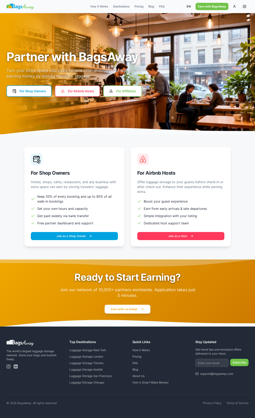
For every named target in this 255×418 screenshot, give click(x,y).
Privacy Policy (212, 403)
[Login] (234, 6)
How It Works (99, 6)
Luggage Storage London (86, 356)
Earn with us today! (124, 309)
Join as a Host (177, 236)
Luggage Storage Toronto (86, 363)
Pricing (139, 6)
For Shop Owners (33, 91)
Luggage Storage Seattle (86, 369)
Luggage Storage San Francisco (90, 376)
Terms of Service (237, 403)
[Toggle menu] (244, 6)
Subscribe (239, 362)
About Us (138, 376)
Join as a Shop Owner (71, 236)
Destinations (121, 6)
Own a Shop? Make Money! (150, 382)
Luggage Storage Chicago (86, 382)
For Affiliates (126, 91)
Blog (151, 6)
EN (189, 6)
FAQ (162, 6)
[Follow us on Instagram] (8, 366)
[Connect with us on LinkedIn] (16, 366)
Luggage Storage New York (87, 350)
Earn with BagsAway (212, 6)
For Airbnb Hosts (81, 91)
